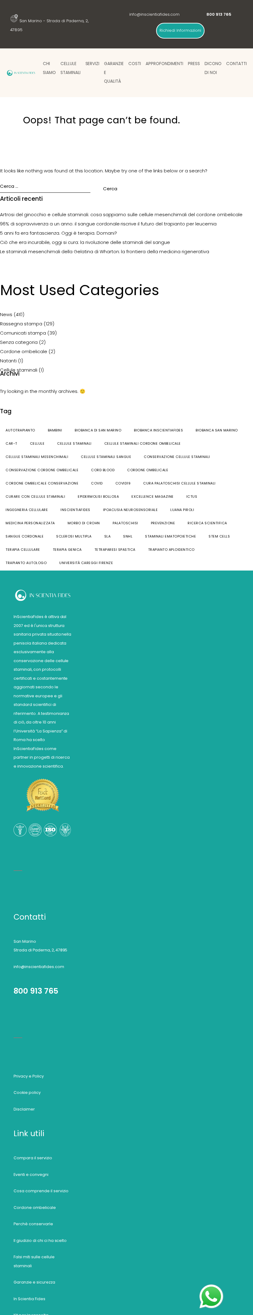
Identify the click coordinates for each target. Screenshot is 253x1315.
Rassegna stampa (21, 323)
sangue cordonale (25, 536)
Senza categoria (19, 342)
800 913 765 (36, 991)
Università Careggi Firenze (86, 562)
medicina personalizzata (30, 523)
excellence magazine (152, 496)
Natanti (8, 360)
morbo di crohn (84, 523)
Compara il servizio (33, 1157)
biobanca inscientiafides (158, 430)
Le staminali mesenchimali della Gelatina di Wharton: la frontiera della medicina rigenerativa (104, 251)
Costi (134, 64)
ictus (191, 496)
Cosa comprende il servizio (41, 1190)
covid (97, 483)
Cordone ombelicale (23, 351)
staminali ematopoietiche (170, 536)
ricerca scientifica (207, 523)
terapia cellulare (23, 549)
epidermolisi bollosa (98, 496)
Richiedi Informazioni (180, 30)
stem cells (219, 536)
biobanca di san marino (98, 430)
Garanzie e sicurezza (34, 1282)
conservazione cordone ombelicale (42, 470)
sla (107, 536)
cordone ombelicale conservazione (42, 483)
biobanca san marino (217, 430)
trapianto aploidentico (171, 549)
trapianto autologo (26, 562)
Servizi (92, 64)
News (6, 314)
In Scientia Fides (29, 1298)
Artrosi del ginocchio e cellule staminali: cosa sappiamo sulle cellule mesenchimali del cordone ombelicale (121, 214)
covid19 (123, 483)
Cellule (37, 443)
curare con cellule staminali (35, 496)
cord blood (102, 470)
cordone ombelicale (147, 470)
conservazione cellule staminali (177, 456)
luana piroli (182, 509)
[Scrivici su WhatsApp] (211, 1287)
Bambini (55, 430)
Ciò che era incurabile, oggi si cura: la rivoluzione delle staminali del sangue (85, 242)
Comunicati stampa (23, 333)
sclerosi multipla (74, 536)
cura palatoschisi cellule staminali (179, 483)
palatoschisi (125, 523)
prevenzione (163, 523)
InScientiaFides (75, 509)
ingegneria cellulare (27, 509)
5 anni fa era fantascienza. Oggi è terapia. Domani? (58, 233)
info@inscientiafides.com (154, 14)
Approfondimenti (164, 64)
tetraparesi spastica (114, 549)
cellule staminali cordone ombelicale (142, 443)
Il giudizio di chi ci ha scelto (40, 1240)
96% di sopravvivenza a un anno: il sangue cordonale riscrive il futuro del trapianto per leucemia (108, 224)
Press (194, 64)
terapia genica (67, 549)
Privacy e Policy (29, 1076)
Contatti (236, 64)
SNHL (127, 536)
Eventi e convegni (31, 1174)
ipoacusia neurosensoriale (130, 509)
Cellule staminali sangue (106, 456)
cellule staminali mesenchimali (37, 456)
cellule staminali (74, 443)
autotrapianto (20, 430)
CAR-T (11, 443)
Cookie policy (27, 1092)
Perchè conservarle (33, 1223)
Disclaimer (24, 1109)
